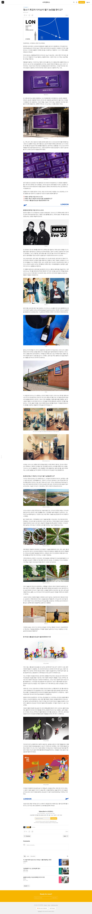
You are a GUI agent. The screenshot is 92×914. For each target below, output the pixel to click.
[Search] (74, 2)
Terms (49, 905)
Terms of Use (52, 821)
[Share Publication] (76, 2)
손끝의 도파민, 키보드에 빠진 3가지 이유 (34, 877)
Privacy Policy (55, 822)
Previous (28, 836)
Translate (26, 7)
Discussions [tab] (32, 856)
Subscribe (81, 2)
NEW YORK (25, 870)
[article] (46, 862)
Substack (40, 911)
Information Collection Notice (45, 822)
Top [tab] (24, 856)
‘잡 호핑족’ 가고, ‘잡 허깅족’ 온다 (31, 868)
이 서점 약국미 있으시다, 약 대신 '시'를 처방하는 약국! (37, 859)
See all (25, 885)
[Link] (21, 210)
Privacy (45, 905)
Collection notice (54, 905)
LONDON (25, 861)
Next (65, 836)
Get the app (52, 908)
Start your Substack (42, 908)
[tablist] (29, 856)
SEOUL (24, 879)
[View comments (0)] (29, 15)
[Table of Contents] (1, 457)
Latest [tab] (28, 856)
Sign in (88, 2)
